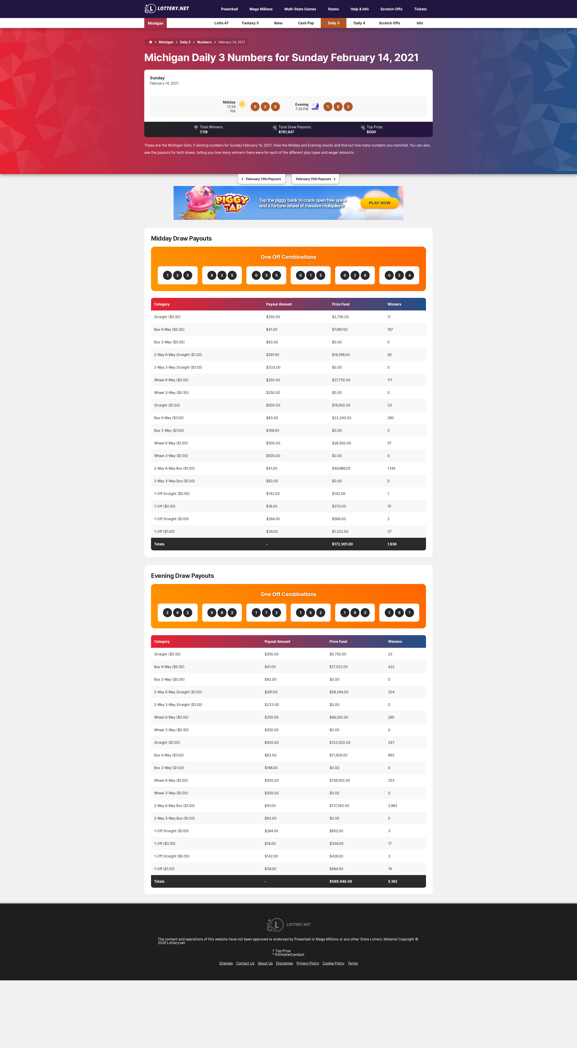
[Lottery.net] (166, 12)
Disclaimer (284, 963)
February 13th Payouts (263, 179)
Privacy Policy (308, 963)
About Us (265, 963)
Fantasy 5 (250, 23)
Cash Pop (306, 23)
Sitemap (226, 963)
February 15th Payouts (313, 179)
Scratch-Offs (391, 9)
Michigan (155, 23)
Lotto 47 (222, 23)
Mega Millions (261, 9)
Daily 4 (359, 23)
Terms (353, 963)
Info (420, 23)
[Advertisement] (288, 1014)
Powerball (229, 9)
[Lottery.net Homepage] (150, 42)
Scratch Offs (389, 23)
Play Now (379, 203)
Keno (278, 23)
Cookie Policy (333, 963)
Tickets (420, 9)
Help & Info (360, 9)
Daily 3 (333, 23)
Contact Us (245, 963)
